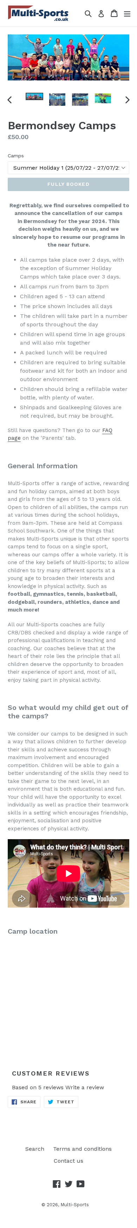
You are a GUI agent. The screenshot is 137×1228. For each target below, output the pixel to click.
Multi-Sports (74, 1204)
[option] (34, 96)
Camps (16, 155)
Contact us (68, 1160)
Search (34, 1148)
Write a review (84, 1087)
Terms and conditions (82, 1148)
